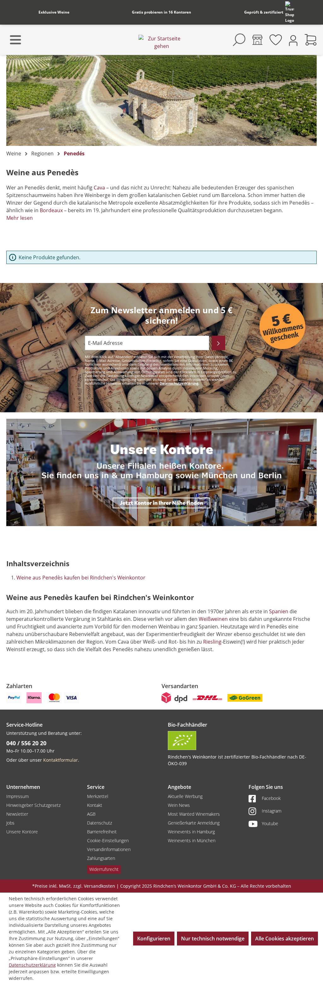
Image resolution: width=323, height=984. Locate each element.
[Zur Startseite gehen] (161, 42)
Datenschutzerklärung (179, 383)
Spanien (278, 611)
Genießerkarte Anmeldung (194, 823)
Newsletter (17, 814)
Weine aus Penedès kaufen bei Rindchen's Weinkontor (80, 577)
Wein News (179, 805)
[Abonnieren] (218, 343)
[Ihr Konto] (293, 40)
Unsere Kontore (22, 832)
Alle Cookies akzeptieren (284, 938)
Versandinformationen (109, 849)
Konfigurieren (153, 938)
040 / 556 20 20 (26, 743)
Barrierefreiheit (102, 832)
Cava (99, 187)
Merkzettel (97, 796)
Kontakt (94, 805)
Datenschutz (99, 823)
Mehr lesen (19, 217)
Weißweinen (213, 618)
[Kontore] (257, 39)
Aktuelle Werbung (185, 796)
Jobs (10, 823)
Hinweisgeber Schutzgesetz (33, 805)
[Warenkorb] (311, 39)
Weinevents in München (191, 840)
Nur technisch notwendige (212, 938)
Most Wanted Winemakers (194, 814)
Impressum (17, 796)
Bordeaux (51, 210)
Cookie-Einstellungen (108, 840)
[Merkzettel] (276, 39)
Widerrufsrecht (104, 869)
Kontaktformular (60, 760)
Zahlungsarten (101, 858)
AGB (91, 814)
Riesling (212, 641)
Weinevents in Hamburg (191, 832)
